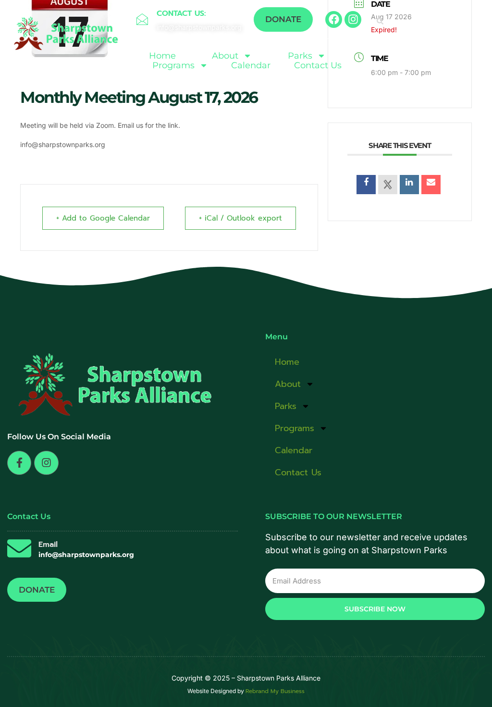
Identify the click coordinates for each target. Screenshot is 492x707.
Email (48, 544)
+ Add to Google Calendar (103, 218)
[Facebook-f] (19, 463)
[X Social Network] (387, 184)
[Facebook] (333, 19)
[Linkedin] (409, 184)
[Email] (431, 184)
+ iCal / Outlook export (240, 218)
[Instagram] (352, 19)
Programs (173, 65)
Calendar (251, 65)
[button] (380, 21)
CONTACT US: (181, 13)
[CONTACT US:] (142, 19)
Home (162, 56)
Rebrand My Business (275, 691)
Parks (300, 56)
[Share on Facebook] (366, 184)
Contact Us (318, 65)
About (225, 56)
